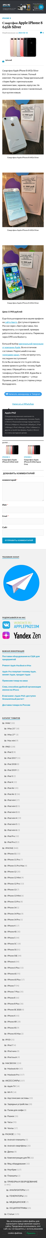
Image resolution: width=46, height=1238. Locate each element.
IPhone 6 (11, 961)
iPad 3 (10, 776)
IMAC (8, 723)
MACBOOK (10, 1063)
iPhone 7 (11, 985)
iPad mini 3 (12, 812)
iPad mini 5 (12, 824)
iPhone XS (11, 1027)
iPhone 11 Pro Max (15, 865)
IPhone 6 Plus (13, 967)
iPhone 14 (11, 907)
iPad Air (10, 788)
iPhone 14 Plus (14, 913)
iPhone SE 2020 (14, 1009)
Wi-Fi (9, 1092)
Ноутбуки (11, 1169)
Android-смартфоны (17, 1145)
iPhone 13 (11, 889)
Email (5, 516)
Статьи (10, 1214)
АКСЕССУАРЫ (12, 1080)
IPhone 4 (11, 925)
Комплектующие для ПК (18, 1157)
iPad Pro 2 (11, 842)
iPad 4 (10, 782)
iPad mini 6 (12, 830)
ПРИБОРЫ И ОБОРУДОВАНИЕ (22, 1181)
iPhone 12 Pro (13, 883)
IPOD (7, 1039)
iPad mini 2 (12, 806)
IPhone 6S (11, 973)
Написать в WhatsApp (23, 404)
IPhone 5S (11, 949)
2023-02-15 (23, 33)
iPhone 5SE (12, 955)
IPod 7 (10, 1045)
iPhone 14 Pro (13, 919)
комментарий (9, 480)
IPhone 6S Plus (14, 979)
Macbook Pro (13, 1074)
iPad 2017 (11, 758)
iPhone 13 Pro (13, 901)
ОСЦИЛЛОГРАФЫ (18, 1208)
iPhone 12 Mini (14, 877)
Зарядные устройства (17, 1104)
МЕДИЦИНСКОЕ (17, 1202)
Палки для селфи (15, 1110)
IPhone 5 (11, 937)
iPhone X (11, 1015)
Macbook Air (13, 1068)
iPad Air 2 (11, 794)
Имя (5, 505)
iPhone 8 (6, 18)
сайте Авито (11, 322)
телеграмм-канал (10, 354)
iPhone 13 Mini (14, 895)
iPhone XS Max (14, 1033)
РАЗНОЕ (9, 1134)
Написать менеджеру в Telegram (24, 394)
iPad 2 (10, 752)
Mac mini (11, 740)
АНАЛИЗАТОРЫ (17, 1190)
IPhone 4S (11, 931)
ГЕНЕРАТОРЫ (16, 1196)
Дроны (10, 1151)
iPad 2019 (11, 770)
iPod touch (12, 1057)
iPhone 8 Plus (13, 1003)
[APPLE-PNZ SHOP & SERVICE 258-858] (23, 7)
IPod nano (11, 1051)
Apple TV (11, 1086)
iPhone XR (12, 1021)
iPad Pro (11, 836)
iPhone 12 (11, 871)
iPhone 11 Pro (13, 859)
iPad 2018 (11, 764)
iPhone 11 (11, 853)
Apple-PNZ (10, 412)
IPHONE (9, 848)
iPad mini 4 (12, 818)
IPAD (7, 746)
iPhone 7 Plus (13, 991)
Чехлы (10, 1128)
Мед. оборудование (16, 1163)
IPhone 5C (12, 943)
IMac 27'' (11, 734)
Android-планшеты (16, 1139)
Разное (10, 1116)
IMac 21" (11, 728)
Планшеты (12, 1175)
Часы (10, 1122)
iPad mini (11, 800)
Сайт (4, 527)
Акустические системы (18, 1098)
